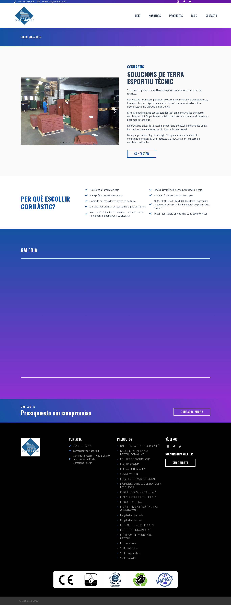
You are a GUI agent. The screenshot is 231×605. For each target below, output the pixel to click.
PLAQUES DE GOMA (131, 502)
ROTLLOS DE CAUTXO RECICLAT (137, 525)
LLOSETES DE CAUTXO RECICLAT (137, 478)
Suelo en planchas (130, 553)
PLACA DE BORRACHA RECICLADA (138, 497)
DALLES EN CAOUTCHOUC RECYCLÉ (139, 446)
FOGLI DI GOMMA (129, 464)
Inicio (137, 16)
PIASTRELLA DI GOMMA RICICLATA (138, 492)
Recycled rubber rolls (131, 515)
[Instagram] (167, 446)
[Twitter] (179, 446)
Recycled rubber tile (131, 520)
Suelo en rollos (128, 558)
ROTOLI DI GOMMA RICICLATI (135, 530)
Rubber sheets (128, 543)
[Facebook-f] (173, 446)
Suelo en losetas (129, 548)
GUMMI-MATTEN (129, 474)
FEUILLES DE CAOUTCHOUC (135, 459)
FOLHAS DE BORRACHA (132, 469)
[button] (60, 142)
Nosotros (155, 16)
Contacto (211, 16)
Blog (194, 16)
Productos (176, 16)
